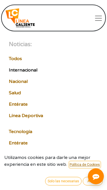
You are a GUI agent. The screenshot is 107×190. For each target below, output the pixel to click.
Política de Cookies (85, 165)
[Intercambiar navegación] (98, 18)
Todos (15, 59)
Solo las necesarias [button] (63, 181)
